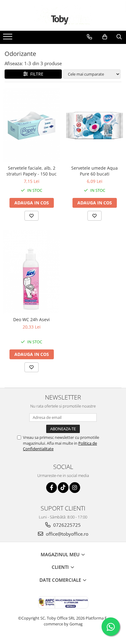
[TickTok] (63, 487)
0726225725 (66, 525)
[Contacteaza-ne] (89, 37)
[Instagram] (74, 487)
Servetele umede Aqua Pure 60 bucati (94, 171)
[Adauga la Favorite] (31, 216)
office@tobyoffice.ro (66, 534)
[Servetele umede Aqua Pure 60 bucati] (94, 125)
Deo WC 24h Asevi (31, 319)
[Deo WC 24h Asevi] (31, 271)
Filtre (35, 74)
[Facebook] (51, 487)
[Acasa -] (63, 15)
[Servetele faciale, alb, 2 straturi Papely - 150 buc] (31, 125)
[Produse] (8, 38)
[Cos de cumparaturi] (104, 37)
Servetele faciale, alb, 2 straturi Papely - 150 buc (31, 171)
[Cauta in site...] (119, 37)
